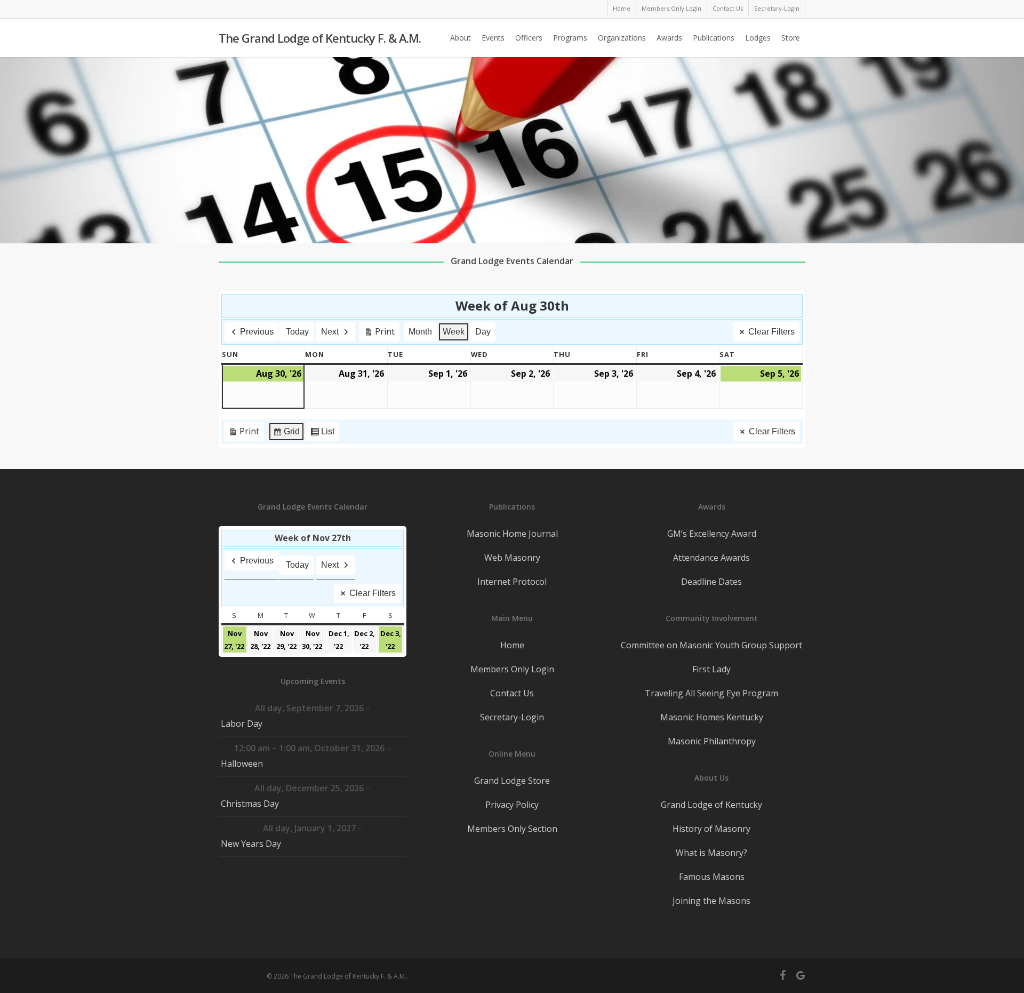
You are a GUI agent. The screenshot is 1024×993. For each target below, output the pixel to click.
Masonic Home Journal (512, 533)
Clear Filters (771, 331)
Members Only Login (512, 669)
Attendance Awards (711, 557)
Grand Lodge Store (512, 781)
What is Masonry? (711, 853)
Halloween (242, 763)
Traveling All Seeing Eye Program (711, 693)
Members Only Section (512, 829)
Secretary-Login (512, 717)
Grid (286, 434)
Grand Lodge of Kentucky (711, 805)
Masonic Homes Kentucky (711, 717)
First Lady (711, 669)
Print (379, 333)
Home (512, 645)
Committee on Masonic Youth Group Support (711, 645)
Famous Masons (712, 877)
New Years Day (251, 843)
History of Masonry (711, 829)
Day (483, 331)
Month (420, 331)
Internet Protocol (512, 581)
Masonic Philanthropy (712, 741)
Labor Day (241, 723)
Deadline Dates (711, 581)
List (322, 434)
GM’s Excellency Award (711, 533)
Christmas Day (250, 803)
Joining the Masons (711, 901)
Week (454, 331)
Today (297, 331)
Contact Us (512, 693)
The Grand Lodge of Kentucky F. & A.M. (320, 38)
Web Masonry (512, 557)
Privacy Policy (512, 805)
